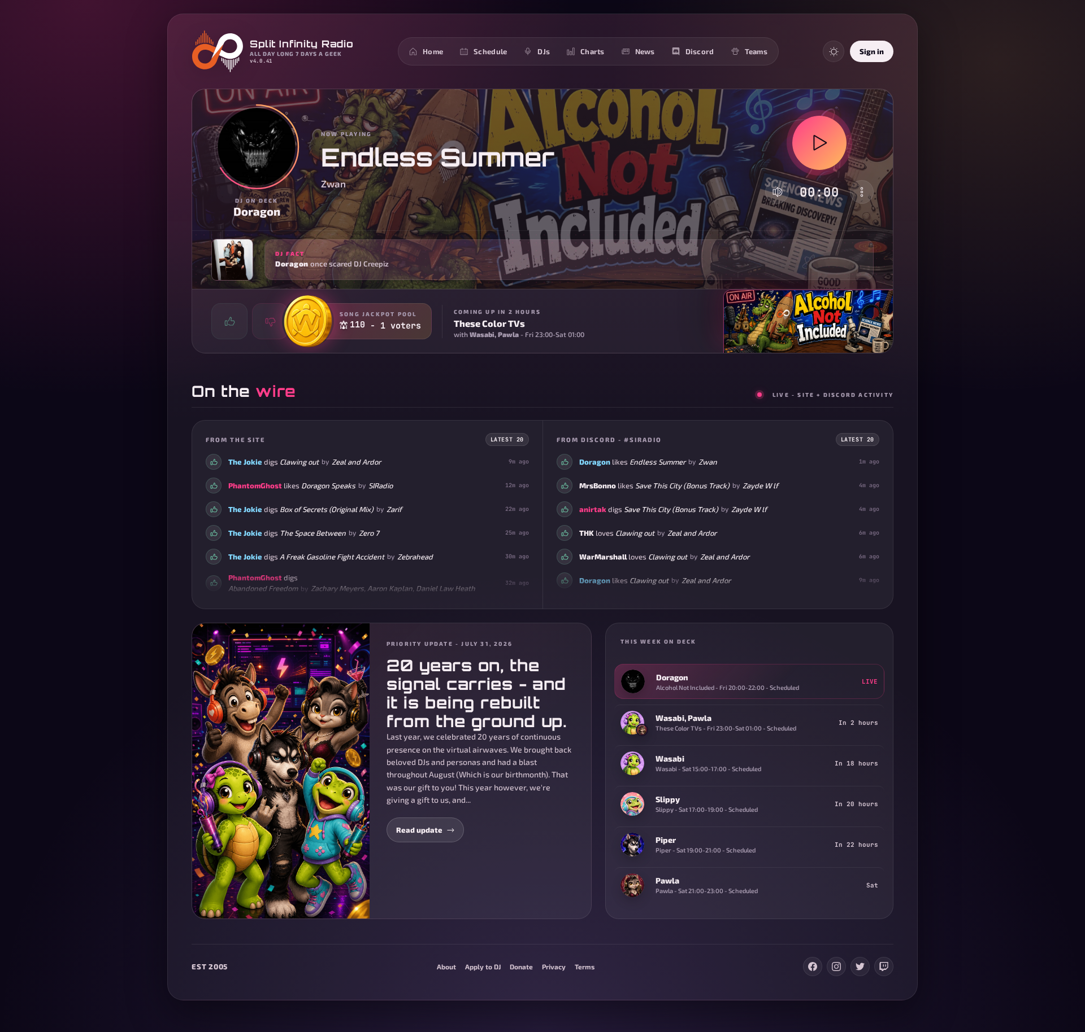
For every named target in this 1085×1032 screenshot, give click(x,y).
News (645, 51)
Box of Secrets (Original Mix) (327, 509)
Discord (699, 51)
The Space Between (313, 532)
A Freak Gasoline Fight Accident (332, 556)
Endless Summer (657, 461)
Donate (521, 966)
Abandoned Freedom (263, 588)
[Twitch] (883, 966)
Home (433, 51)
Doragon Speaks (328, 485)
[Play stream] (819, 143)
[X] (860, 966)
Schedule (490, 51)
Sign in (872, 51)
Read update (419, 829)
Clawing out (299, 461)
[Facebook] (812, 966)
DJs (543, 51)
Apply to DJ (483, 966)
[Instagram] (836, 966)
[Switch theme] (833, 51)
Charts (592, 51)
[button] (542, 259)
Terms (584, 966)
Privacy (554, 966)
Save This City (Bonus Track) (682, 485)
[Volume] (777, 192)
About (446, 966)
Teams (756, 51)
